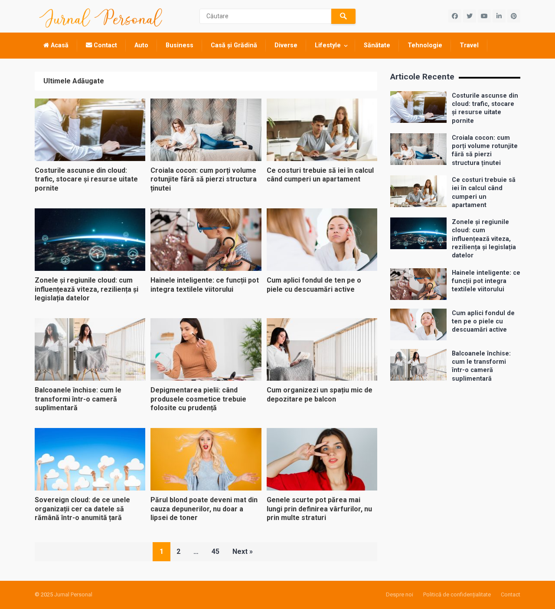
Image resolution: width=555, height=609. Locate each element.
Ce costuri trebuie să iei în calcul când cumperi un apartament (320, 175)
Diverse (285, 45)
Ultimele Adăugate (73, 81)
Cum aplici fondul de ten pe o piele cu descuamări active (483, 321)
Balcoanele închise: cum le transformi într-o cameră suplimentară (78, 399)
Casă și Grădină (234, 45)
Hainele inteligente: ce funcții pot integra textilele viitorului (204, 284)
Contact (104, 45)
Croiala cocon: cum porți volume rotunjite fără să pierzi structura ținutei (203, 179)
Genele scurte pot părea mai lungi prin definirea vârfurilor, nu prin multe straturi (319, 509)
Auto (141, 45)
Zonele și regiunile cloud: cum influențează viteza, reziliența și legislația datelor (86, 289)
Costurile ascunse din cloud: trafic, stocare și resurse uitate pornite (86, 179)
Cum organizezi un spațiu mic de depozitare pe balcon (319, 394)
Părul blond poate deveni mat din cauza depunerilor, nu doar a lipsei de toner (204, 509)
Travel (469, 45)
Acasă (59, 45)
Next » (242, 551)
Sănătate (377, 45)
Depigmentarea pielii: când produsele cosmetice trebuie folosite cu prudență (198, 399)
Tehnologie (425, 45)
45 (215, 551)
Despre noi (399, 594)
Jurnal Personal (73, 594)
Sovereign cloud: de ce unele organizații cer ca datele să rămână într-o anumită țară (82, 509)
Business (179, 45)
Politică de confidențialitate (457, 594)
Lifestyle (328, 45)
